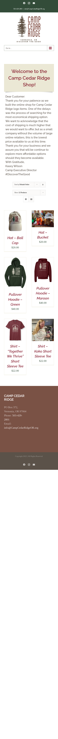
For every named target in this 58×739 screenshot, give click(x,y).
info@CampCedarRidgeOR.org (34, 9)
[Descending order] (43, 184)
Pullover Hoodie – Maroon (43, 293)
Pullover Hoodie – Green (15, 299)
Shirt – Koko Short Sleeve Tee (43, 351)
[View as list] (31, 199)
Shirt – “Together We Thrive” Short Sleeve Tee (15, 356)
